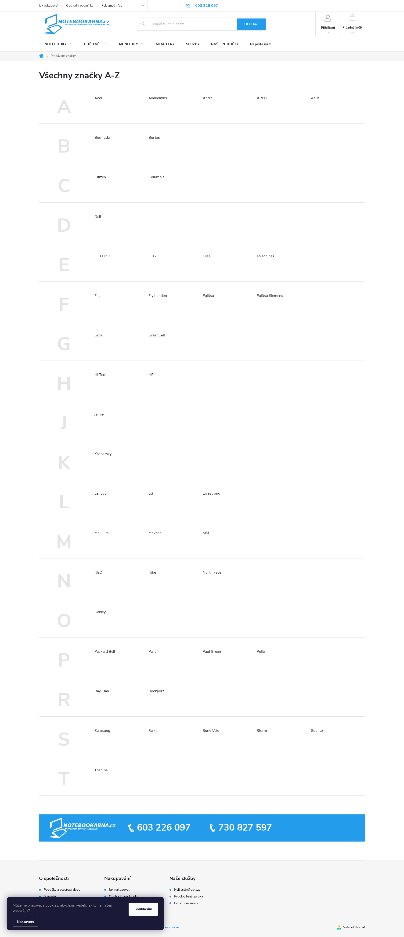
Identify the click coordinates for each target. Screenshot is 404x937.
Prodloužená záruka (188, 896)
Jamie (99, 414)
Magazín (50, 896)
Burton (154, 137)
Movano (155, 533)
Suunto (317, 730)
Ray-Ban (101, 691)
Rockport (156, 691)
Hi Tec (99, 374)
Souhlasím (143, 909)
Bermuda (102, 137)
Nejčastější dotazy (187, 890)
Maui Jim (101, 533)
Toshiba (101, 770)
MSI (206, 533)
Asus (315, 98)
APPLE (262, 98)
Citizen (100, 177)
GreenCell (156, 335)
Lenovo (100, 493)
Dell (97, 216)
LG (150, 493)
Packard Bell (104, 651)
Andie (208, 98)
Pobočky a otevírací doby (62, 890)
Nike (152, 572)
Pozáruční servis (186, 903)
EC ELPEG (103, 256)
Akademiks (157, 98)
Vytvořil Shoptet (354, 927)
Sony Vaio (211, 730)
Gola (98, 335)
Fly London (157, 295)
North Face (212, 572)
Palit (152, 651)
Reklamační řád (112, 6)
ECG (152, 256)
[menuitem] (59, 44)
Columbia (156, 177)
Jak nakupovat (48, 6)
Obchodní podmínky (80, 6)
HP (151, 374)
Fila (97, 295)
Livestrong (211, 493)
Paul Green (212, 651)
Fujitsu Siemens (270, 295)
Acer (98, 98)
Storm (262, 730)
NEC (98, 572)
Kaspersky (103, 453)
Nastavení (25, 921)
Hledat (251, 24)
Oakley (100, 612)
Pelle (261, 651)
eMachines (265, 256)
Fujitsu (208, 295)
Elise (206, 256)
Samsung (102, 730)
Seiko (153, 730)
